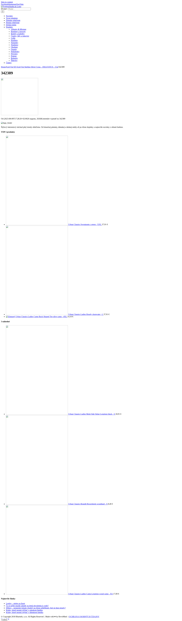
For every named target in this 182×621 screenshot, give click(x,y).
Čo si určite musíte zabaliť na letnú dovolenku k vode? (27, 606)
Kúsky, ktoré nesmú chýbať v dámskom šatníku (24, 612)
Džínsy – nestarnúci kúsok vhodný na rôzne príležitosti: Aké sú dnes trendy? (36, 608)
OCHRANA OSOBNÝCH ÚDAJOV (84, 617)
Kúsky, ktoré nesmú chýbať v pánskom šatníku (24, 610)
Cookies (4, 620)
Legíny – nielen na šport (15, 603)
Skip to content (7, 2)
